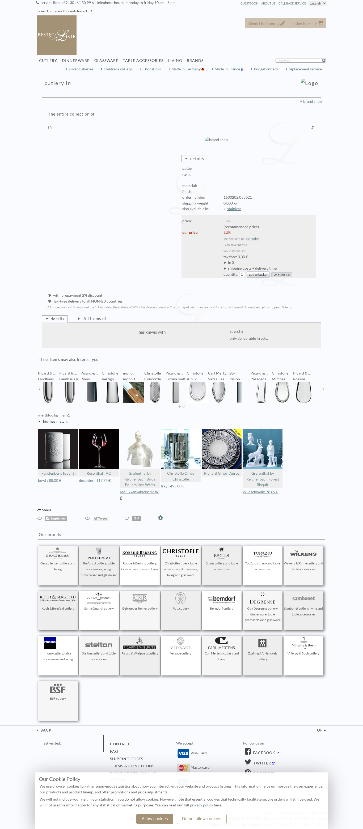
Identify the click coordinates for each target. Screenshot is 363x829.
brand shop (312, 101)
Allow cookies (155, 819)
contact (120, 744)
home (41, 11)
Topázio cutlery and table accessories (262, 566)
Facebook (263, 753)
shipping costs (126, 759)
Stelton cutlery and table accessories (99, 656)
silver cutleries (81, 69)
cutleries (56, 11)
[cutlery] (89, 11)
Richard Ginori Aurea (221, 473)
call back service (292, 3)
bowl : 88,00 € (49, 480)
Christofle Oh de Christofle (180, 476)
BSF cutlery (58, 698)
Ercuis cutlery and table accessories (221, 566)
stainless (234, 209)
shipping (253, 239)
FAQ (114, 751)
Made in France (227, 69)
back (45, 730)
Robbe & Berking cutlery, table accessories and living (139, 566)
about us (268, 3)
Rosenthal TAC (99, 473)
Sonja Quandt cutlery (99, 608)
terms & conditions (132, 766)
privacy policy (201, 805)
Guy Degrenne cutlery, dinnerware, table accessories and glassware (263, 614)
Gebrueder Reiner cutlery (140, 608)
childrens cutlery (118, 69)
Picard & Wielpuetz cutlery (139, 653)
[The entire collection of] (313, 127)
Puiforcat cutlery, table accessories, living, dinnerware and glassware (99, 569)
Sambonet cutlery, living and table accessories (303, 611)
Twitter (261, 763)
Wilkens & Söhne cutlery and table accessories (303, 566)
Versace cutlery (180, 653)
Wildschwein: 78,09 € (260, 492)
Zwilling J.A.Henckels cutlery (262, 656)
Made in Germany (186, 69)
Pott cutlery (181, 608)
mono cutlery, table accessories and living (58, 656)
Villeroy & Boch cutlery (303, 653)
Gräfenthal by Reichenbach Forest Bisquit (262, 479)
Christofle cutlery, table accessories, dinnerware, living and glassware (181, 569)
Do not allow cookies (201, 819)
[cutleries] (94, 11)
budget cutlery (266, 69)
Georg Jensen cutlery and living (57, 566)
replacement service (305, 69)
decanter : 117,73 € (95, 480)
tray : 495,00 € (172, 486)
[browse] (39, 388)
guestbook (249, 3)
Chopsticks (151, 69)
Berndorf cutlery (221, 608)
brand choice (75, 11)
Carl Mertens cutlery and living (222, 656)
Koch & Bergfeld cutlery (57, 608)
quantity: (230, 274)
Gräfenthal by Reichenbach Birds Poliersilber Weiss (139, 479)
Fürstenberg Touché (57, 473)
